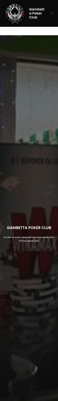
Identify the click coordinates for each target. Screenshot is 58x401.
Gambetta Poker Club (37, 13)
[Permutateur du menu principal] (52, 13)
